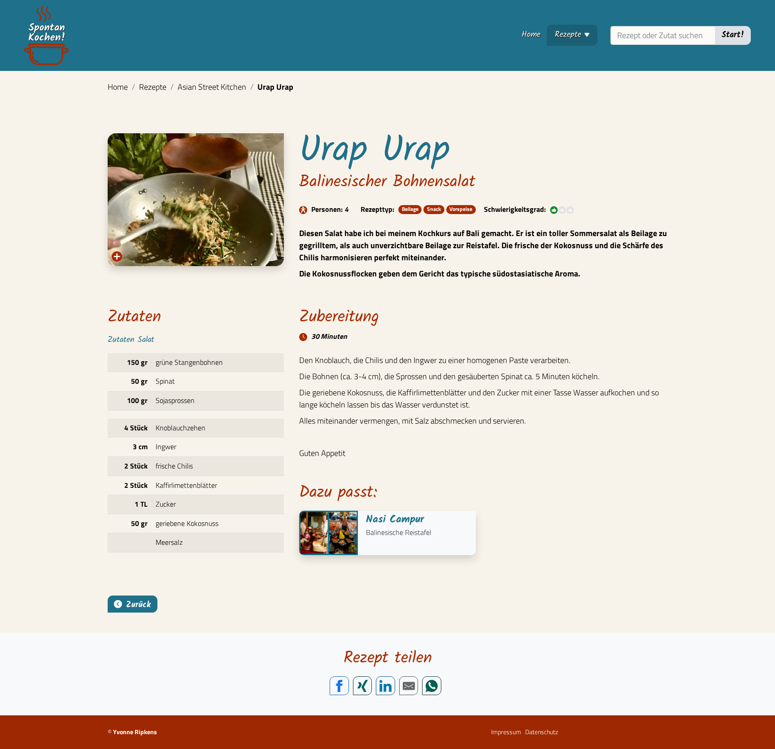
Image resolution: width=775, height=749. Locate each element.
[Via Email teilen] (408, 686)
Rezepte (576, 34)
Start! (733, 35)
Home (531, 34)
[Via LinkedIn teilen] (385, 686)
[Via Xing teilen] (362, 686)
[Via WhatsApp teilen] (431, 686)
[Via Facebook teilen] (339, 686)
